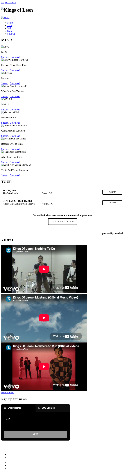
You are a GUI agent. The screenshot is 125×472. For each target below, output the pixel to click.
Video (10, 28)
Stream (4, 57)
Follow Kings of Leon (63, 221)
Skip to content (8, 2)
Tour (9, 25)
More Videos (7, 392)
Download (15, 57)
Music (10, 22)
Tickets (112, 192)
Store (9, 31)
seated (118, 233)
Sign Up (11, 33)
